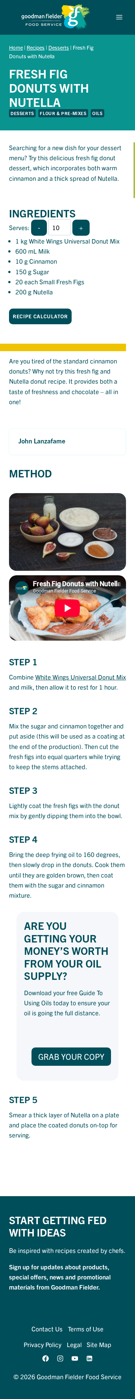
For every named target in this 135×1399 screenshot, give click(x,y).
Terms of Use (86, 1329)
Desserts (58, 47)
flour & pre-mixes (63, 113)
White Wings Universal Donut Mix (80, 677)
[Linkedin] (89, 1358)
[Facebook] (45, 1358)
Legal (74, 1344)
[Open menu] (119, 17)
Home (16, 47)
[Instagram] (60, 1358)
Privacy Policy (43, 1344)
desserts (22, 113)
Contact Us (47, 1329)
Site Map (99, 1344)
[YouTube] (75, 1358)
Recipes (36, 47)
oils (97, 113)
